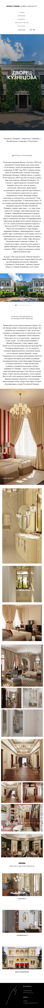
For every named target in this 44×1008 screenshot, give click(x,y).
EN (34, 30)
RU (31, 30)
